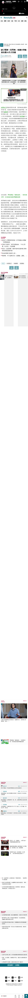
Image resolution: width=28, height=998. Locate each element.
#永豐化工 (9, 263)
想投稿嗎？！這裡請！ (14, 965)
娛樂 (22, 21)
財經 (8, 21)
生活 (19, 21)
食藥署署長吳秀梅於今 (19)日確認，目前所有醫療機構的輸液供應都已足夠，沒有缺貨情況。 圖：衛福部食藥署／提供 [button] (14, 82)
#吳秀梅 (22, 263)
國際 (5, 21)
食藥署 (6, 112)
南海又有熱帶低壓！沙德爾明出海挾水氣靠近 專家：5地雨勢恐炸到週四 (9, 277)
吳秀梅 (22, 116)
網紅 (25, 21)
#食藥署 (16, 263)
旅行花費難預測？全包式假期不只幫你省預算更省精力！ (23, 277)
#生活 (3, 263)
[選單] (1, 17)
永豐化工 (3, 107)
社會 (12, 21)
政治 (2, 21)
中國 (15, 21)
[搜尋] (27, 17)
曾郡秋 (6, 55)
